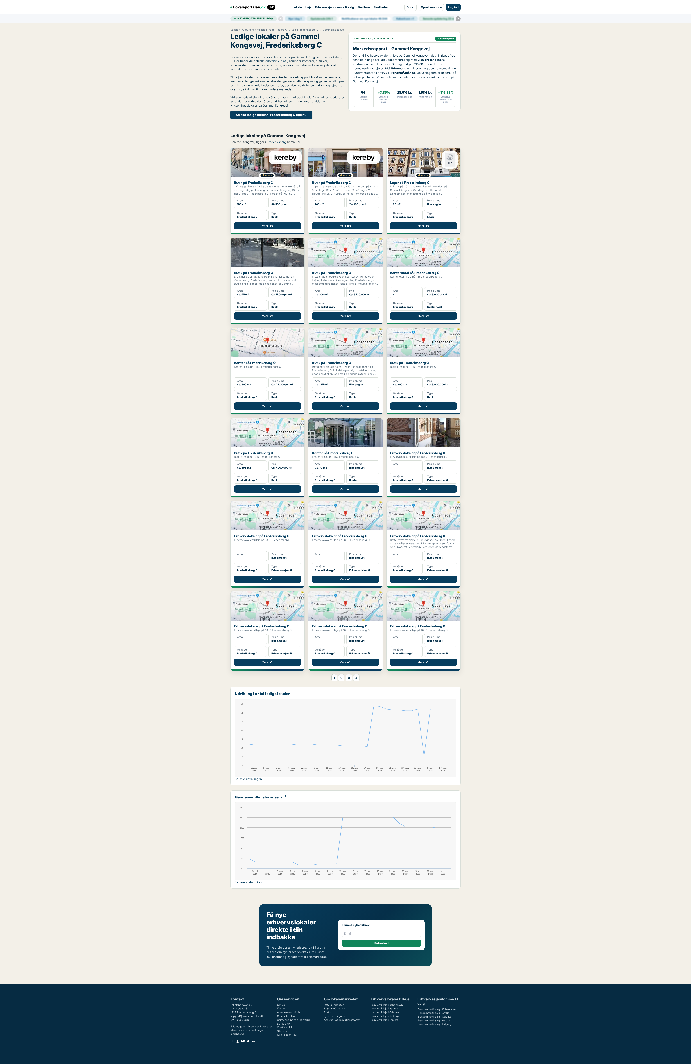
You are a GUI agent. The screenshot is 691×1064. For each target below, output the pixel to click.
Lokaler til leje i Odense (385, 1012)
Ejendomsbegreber (335, 1016)
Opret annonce (431, 7)
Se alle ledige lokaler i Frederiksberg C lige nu (271, 115)
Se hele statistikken (248, 882)
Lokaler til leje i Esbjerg (384, 1019)
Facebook (232, 1041)
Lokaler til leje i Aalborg (385, 1016)
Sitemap (282, 1030)
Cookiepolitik (285, 1027)
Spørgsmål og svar (335, 1008)
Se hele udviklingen (248, 779)
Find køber (381, 7)
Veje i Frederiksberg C (305, 29)
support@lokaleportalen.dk (246, 1016)
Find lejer (364, 7)
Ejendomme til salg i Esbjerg (434, 1024)
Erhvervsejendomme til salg (334, 7)
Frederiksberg (276, 142)
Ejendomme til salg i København (436, 1009)
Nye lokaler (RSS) (287, 1034)
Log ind (453, 7)
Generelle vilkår (286, 1016)
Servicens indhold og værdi (293, 1019)
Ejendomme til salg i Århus (433, 1012)
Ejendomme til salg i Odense (434, 1016)
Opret (410, 7)
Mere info (267, 225)
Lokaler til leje (302, 7)
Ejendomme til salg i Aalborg (434, 1020)
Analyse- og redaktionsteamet (342, 1019)
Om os (281, 1004)
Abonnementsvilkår (288, 1012)
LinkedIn (253, 1041)
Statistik (329, 1012)
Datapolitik (283, 1023)
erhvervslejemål (276, 61)
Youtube (243, 1041)
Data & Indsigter (334, 1004)
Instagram (238, 1041)
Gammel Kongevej (333, 29)
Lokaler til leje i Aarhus (384, 1008)
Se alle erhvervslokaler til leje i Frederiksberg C (258, 29)
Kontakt (281, 1008)
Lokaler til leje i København (387, 1004)
